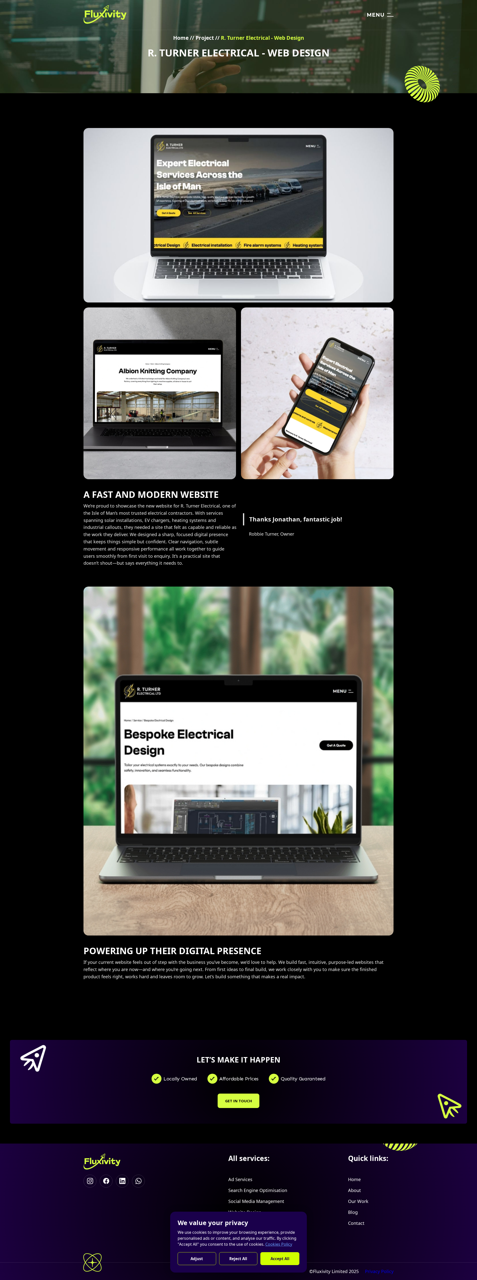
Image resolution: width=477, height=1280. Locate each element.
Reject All (238, 1258)
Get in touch (238, 1100)
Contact (356, 1223)
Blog (353, 1212)
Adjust (197, 1258)
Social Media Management (256, 1201)
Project (205, 38)
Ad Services (240, 1179)
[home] (105, 15)
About (354, 1190)
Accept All (280, 1258)
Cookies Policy (278, 1244)
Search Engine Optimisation (257, 1190)
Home (181, 38)
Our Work (358, 1201)
